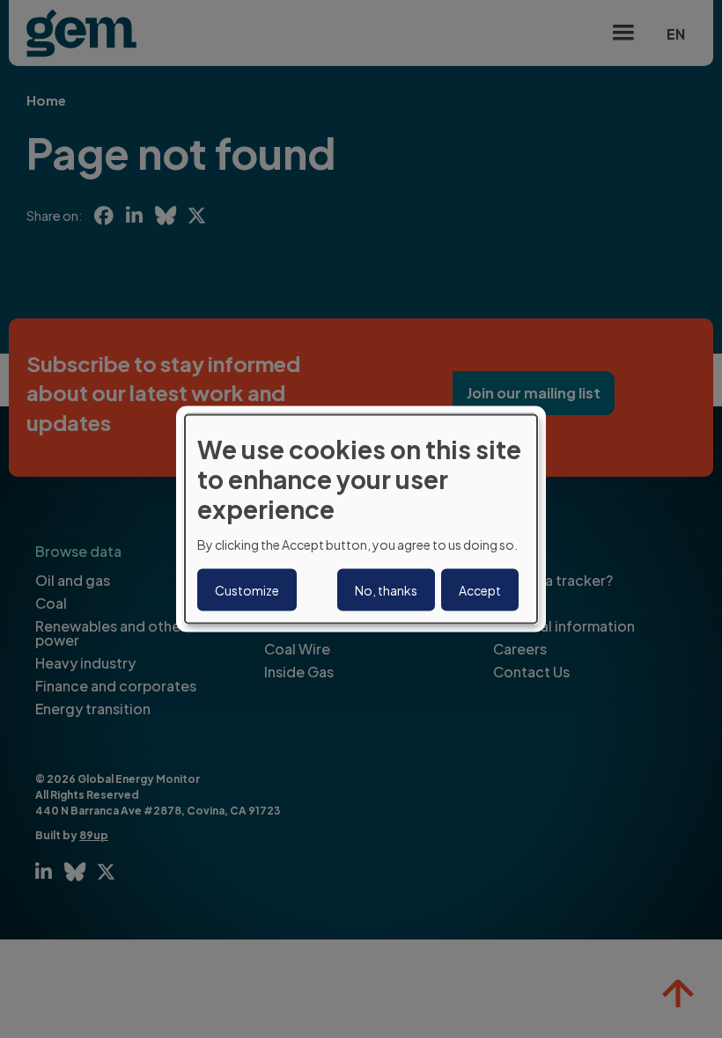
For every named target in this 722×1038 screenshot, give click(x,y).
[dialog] (361, 519)
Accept (480, 589)
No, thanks (386, 589)
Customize (247, 589)
